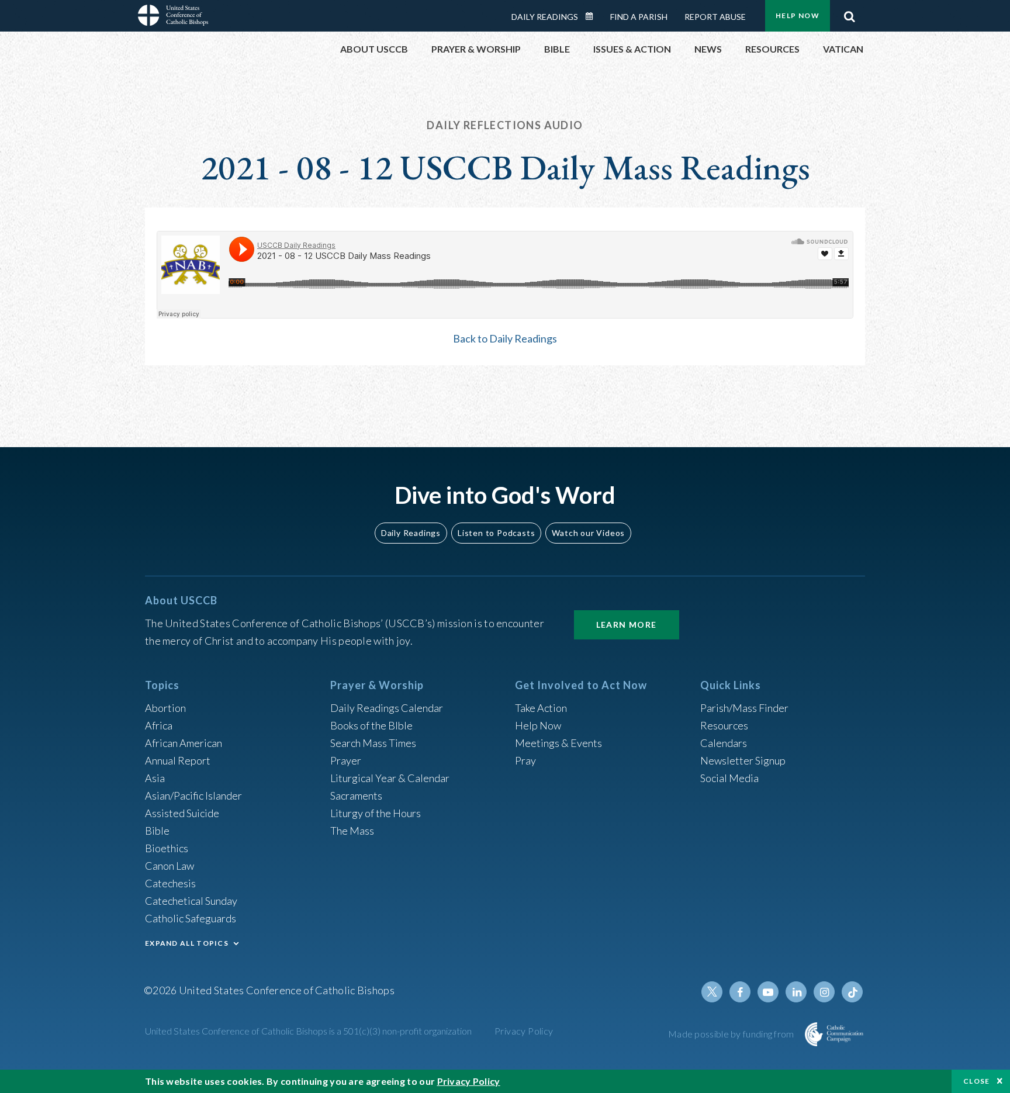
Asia (155, 778)
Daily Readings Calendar (593, 16)
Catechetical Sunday (191, 900)
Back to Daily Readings (505, 338)
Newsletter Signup (743, 760)
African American (183, 742)
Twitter (711, 991)
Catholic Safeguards (190, 918)
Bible (157, 830)
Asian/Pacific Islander (193, 795)
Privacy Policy (524, 1030)
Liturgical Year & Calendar (389, 778)
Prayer (345, 760)
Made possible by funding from (732, 1033)
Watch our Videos (588, 533)
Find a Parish (638, 17)
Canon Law (169, 865)
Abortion (165, 707)
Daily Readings (544, 17)
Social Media (729, 778)
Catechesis (170, 883)
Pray (525, 760)
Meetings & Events (558, 742)
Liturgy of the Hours (375, 813)
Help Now (797, 15)
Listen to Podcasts (496, 533)
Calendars (723, 742)
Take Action (541, 707)
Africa (158, 725)
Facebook (739, 991)
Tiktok (852, 991)
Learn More (626, 624)
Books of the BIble (371, 725)
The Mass (352, 830)
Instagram (824, 991)
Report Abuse (715, 17)
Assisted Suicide (182, 813)
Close (976, 1081)
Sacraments (356, 795)
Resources (724, 725)
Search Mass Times (373, 742)
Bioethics (166, 848)
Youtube (768, 991)
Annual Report (177, 760)
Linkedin (796, 991)
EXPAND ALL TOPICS (187, 943)
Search (849, 13)
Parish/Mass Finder (744, 707)
